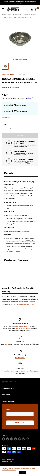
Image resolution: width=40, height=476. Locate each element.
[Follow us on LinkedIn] (27, 438)
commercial (18, 328)
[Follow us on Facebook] (3, 438)
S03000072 (19, 221)
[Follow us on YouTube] (19, 438)
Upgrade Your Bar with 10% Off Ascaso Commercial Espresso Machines (20, 2)
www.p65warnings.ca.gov (26, 304)
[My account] (32, 9)
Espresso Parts (8, 74)
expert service (8, 371)
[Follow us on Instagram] (11, 438)
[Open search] (27, 9)
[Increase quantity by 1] (16, 128)
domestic (28, 328)
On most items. (20, 357)
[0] (36, 9)
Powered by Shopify (7, 461)
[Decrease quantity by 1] (4, 128)
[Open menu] (3, 9)
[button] (20, 87)
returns (7, 344)
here (28, 163)
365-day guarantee (21, 326)
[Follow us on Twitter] (7, 438)
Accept (22, 472)
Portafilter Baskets (30, 14)
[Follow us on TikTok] (23, 438)
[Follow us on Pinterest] (15, 438)
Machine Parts (17, 14)
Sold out (20, 135)
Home (4, 14)
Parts (9, 14)
